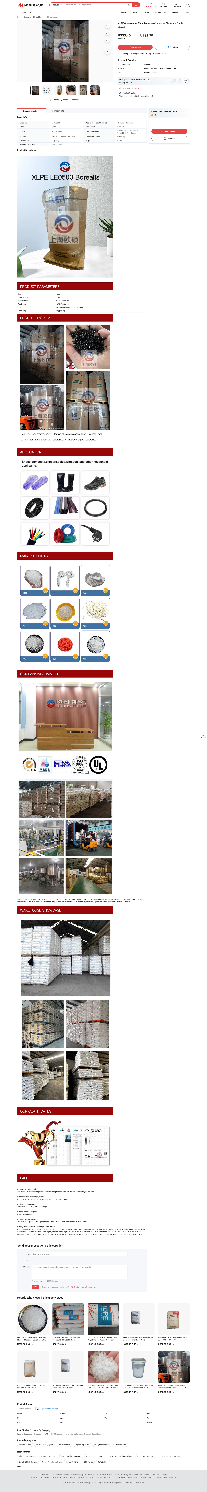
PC (18, 1418)
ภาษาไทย (143, 1477)
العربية (116, 1477)
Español (55, 1477)
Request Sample (159, 53)
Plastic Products (64, 1445)
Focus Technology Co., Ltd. (88, 1483)
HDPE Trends (88, 1462)
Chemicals (27, 17)
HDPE (62, 1413)
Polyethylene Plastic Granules (170, 1456)
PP (105, 1422)
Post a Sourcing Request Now (83, 1287)
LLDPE (19, 1413)
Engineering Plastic (82, 1445)
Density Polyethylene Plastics (52, 1462)
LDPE (62, 1422)
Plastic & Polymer (39, 17)
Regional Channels (132, 1475)
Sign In (121, 96)
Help (147, 12)
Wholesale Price (107, 1475)
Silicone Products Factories (71, 1456)
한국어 (123, 1477)
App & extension (161, 12)
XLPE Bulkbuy (103, 1462)
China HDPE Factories (27, 1456)
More (19, 1466)
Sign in (187, 6)
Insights (164, 1475)
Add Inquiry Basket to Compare (65, 99)
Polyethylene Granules (145, 1456)
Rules (188, 12)
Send (35, 1287)
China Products (57, 1475)
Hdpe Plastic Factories (94, 1456)
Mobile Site (155, 1475)
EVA (18, 1422)
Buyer (135, 12)
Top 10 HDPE (73, 1462)
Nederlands (108, 1477)
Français (72, 1477)
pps (61, 1418)
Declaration (128, 1483)
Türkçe (150, 1477)
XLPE (106, 1413)
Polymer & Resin (25, 1445)
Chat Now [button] (174, 47)
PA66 (149, 1418)
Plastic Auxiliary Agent (44, 1445)
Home (19, 17)
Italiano (91, 1477)
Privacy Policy (139, 1483)
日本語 (130, 1477)
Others (149, 1422)
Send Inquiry (135, 47)
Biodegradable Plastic (102, 1445)
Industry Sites (119, 1475)
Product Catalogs (51, 1409)
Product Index (144, 1475)
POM (105, 1418)
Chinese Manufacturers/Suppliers (75, 1475)
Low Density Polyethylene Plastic (120, 1456)
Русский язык (82, 1477)
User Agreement (117, 1483)
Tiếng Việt (158, 1477)
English (47, 1477)
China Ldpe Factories (48, 1456)
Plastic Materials (52, 17)
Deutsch (99, 1477)
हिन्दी (135, 1477)
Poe (148, 1413)
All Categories (25, 12)
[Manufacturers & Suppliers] (30, 4)
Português (63, 1477)
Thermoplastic (120, 1445)
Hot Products (44, 1475)
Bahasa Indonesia (170, 1477)
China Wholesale (93, 1475)
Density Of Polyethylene (28, 1462)
